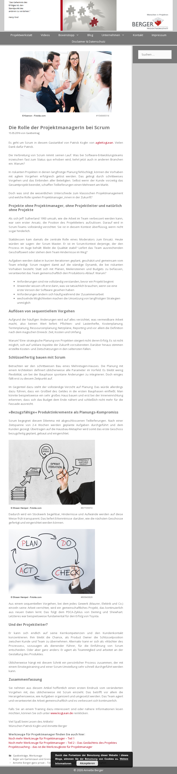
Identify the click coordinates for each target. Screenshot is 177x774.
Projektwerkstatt (21, 35)
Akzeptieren (87, 763)
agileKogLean (104, 143)
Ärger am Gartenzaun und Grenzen (33, 759)
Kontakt (138, 35)
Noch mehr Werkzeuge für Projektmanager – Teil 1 (41, 738)
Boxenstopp (66, 35)
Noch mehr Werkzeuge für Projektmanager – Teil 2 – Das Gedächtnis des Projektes (63, 743)
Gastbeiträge (20, 755)
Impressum (159, 35)
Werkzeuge (35, 755)
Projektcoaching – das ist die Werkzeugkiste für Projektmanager (50, 747)
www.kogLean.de (61, 713)
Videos (45, 35)
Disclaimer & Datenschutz (88, 41)
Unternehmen (111, 35)
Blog (90, 35)
